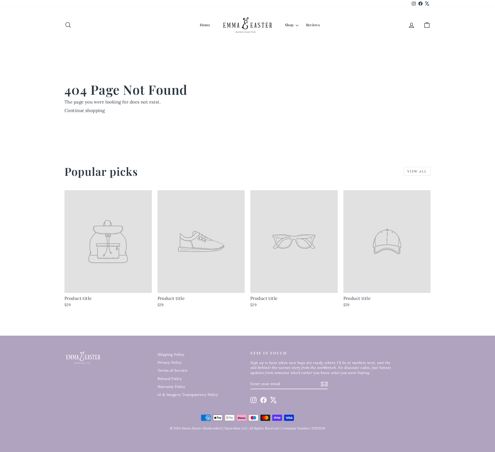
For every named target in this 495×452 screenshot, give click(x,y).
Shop (289, 24)
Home (205, 24)
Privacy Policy (170, 362)
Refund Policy (170, 378)
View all (417, 171)
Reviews (313, 24)
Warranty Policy (171, 386)
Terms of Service (173, 370)
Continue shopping (84, 110)
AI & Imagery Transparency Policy (188, 394)
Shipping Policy (171, 354)
